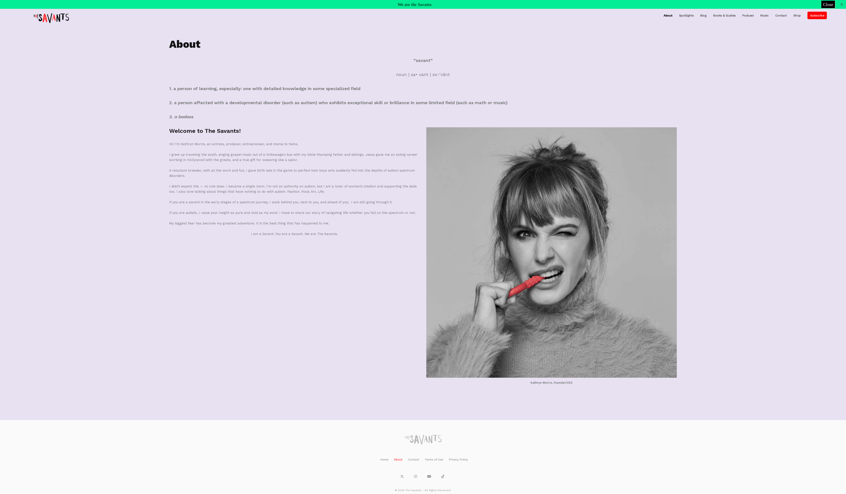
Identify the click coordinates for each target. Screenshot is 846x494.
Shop (797, 15)
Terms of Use (434, 459)
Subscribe (817, 15)
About (668, 15)
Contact (781, 15)
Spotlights (686, 15)
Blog (703, 15)
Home (384, 459)
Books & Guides (724, 15)
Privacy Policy (458, 459)
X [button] (841, 4)
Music (764, 15)
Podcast (748, 15)
